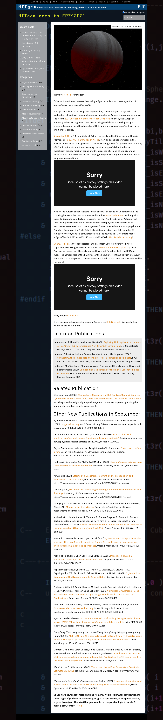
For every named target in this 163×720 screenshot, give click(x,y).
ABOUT (34, 2)
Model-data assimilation (34, 118)
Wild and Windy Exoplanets (114, 247)
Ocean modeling (30, 125)
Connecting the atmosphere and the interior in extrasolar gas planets (94, 357)
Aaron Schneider (115, 215)
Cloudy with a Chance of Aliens (82, 139)
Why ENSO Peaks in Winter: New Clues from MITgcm (33, 61)
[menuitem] (34, 2)
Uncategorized (29, 145)
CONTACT (127, 2)
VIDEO (102, 2)
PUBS (91, 2)
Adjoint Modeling (30, 82)
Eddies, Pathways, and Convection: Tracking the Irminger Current (34, 35)
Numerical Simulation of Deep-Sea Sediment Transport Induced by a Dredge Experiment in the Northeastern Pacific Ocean (97, 594)
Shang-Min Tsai (62, 243)
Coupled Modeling (31, 105)
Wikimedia (72, 315)
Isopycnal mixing (70, 424)
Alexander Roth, (62, 136)
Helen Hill (67, 94)
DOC (55, 2)
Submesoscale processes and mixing (73, 608)
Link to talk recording (120, 237)
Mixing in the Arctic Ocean (80, 507)
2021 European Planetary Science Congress (87, 118)
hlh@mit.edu (114, 322)
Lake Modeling (29, 109)
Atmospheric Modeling (33, 86)
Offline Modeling (30, 129)
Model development (31, 114)
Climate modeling (30, 101)
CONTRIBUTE (67, 2)
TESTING (114, 2)
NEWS (82, 2)
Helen (79, 705)
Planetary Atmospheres (33, 133)
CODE (45, 2)
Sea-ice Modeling (30, 141)
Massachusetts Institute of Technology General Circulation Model (62, 7)
